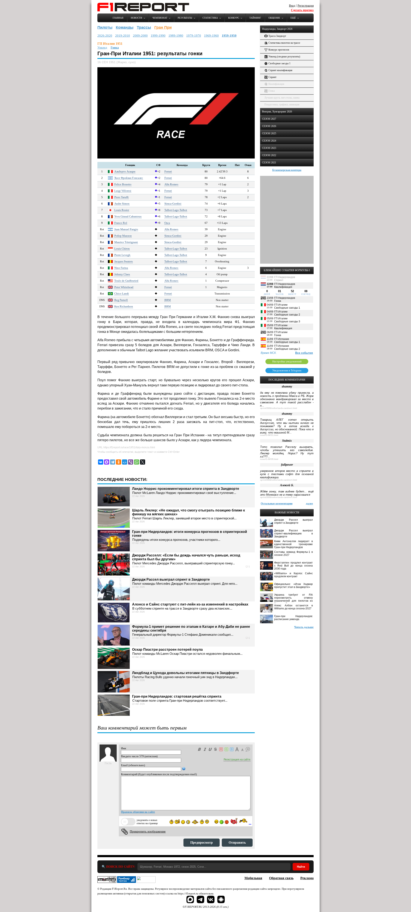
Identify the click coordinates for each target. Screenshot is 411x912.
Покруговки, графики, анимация (281, 104)
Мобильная (253, 878)
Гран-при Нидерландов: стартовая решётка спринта (176, 696)
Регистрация (306, 5)
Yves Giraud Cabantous (127, 216)
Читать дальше (304, 627)
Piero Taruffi (121, 197)
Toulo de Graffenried (126, 280)
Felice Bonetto (122, 184)
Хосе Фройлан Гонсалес (128, 177)
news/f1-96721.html (269, 435)
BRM (167, 300)
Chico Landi (121, 293)
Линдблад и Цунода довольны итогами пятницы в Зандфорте (185, 673)
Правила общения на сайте (138, 811)
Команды (124, 27)
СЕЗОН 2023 (269, 148)
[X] (142, 462)
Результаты (185, 17)
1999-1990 (158, 35)
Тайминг (255, 17)
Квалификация (276, 83)
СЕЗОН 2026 (269, 126)
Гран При (163, 27)
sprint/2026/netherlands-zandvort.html (278, 408)
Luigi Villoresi (122, 190)
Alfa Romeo (171, 184)
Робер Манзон (123, 235)
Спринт (272, 77)
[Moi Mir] (124, 462)
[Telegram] (112, 462)
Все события (304, 352)
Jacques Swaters (123, 261)
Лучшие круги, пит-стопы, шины (281, 97)
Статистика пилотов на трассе (284, 42)
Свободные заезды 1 (279, 63)
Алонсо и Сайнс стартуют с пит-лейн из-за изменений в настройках (190, 604)
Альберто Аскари (124, 171)
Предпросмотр (201, 842)
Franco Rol (120, 222)
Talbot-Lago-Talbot (175, 210)
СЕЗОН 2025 (269, 133)
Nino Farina (121, 267)
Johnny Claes (122, 274)
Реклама (307, 878)
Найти (301, 866)
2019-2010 (122, 35)
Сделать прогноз (302, 10)
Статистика (210, 17)
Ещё (293, 17)
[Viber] (130, 462)
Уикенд (102, 47)
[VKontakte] (100, 462)
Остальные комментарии (276, 503)
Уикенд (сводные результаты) (284, 56)
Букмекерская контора (286, 170)
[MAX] (106, 462)
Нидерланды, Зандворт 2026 (277, 28)
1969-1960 (211, 35)
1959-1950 (229, 35)
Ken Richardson (123, 306)
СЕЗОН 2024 (269, 140)
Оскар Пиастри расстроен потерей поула (167, 649)
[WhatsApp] (136, 462)
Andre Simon (122, 203)
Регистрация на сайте (237, 759)
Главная (118, 17)
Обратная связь (281, 878)
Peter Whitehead (123, 287)
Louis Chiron (122, 248)
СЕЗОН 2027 (269, 118)
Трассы (144, 27)
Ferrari (168, 171)
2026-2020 (104, 35)
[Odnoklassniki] (118, 462)
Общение (274, 17)
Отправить (237, 842)
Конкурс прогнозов (278, 49)
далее (309, 503)
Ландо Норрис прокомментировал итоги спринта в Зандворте (185, 488)
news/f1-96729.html (269, 459)
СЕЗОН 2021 (269, 162)
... (250, 823)
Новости (136, 17)
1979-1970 (193, 35)
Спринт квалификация (280, 70)
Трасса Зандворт (277, 35)
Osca (167, 222)
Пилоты (104, 27)
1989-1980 (175, 35)
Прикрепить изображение (148, 831)
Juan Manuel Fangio (126, 229)
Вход (292, 5)
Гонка (115, 47)
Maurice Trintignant (126, 242)
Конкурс (233, 17)
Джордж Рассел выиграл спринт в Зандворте (171, 579)
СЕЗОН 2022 (269, 155)
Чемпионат (159, 17)
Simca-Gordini (172, 203)
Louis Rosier (121, 210)
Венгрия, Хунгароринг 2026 (277, 111)
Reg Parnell (121, 300)
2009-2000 (140, 35)
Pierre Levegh (122, 255)
